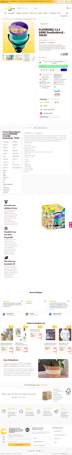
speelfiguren (7, 364)
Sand (42, 27)
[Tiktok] (4, 442)
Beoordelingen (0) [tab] (42, 127)
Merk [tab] (35, 127)
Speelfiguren (63, 79)
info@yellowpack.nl (38, 441)
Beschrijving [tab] (29, 127)
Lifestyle (40, 13)
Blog (59, 13)
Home (5, 13)
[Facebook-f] (4, 437)
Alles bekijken (11, 13)
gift (57, 82)
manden (6, 366)
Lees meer (48, 50)
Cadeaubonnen (53, 13)
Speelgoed (18, 13)
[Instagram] (4, 439)
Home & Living (33, 13)
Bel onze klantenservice (39, 445)
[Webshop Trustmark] (36, 8)
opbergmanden (13, 366)
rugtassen (21, 372)
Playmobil (43, 24)
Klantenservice (64, 16)
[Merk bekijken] (57, 92)
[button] (4, 57)
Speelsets (61, 81)
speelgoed (28, 363)
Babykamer (25, 13)
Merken (45, 13)
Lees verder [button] (52, 309)
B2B (67, 13)
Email (34, 438)
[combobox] (24, 8)
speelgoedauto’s (14, 364)
